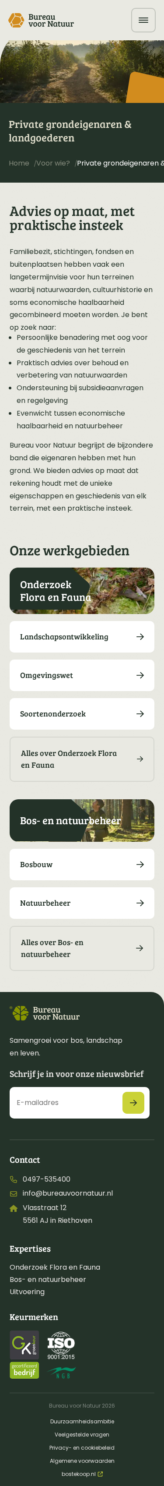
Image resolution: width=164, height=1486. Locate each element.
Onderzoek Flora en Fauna (55, 1267)
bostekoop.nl (79, 1474)
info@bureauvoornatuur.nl (68, 1193)
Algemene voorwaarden (82, 1461)
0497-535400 (46, 1179)
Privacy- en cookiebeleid (82, 1447)
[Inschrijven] (133, 1103)
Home (19, 163)
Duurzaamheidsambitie (82, 1421)
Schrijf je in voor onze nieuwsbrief (76, 1073)
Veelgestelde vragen (82, 1434)
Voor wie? (53, 163)
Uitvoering (27, 1292)
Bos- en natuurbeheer (48, 1279)
